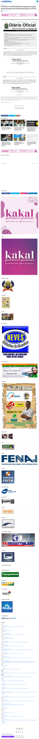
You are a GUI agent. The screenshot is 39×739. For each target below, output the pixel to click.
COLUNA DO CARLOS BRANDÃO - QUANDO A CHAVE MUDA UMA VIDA (13, 626)
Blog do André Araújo (5, 652)
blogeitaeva (3, 711)
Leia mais (11, 734)
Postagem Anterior (4, 163)
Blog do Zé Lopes (4, 625)
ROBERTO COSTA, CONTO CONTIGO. (7, 638)
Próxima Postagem (35, 163)
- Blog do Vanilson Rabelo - (6, 633)
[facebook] (16, 732)
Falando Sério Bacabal (5, 641)
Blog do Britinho (4, 687)
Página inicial (3, 4)
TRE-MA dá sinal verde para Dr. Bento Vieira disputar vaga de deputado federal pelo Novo (32, 143)
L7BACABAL (3, 679)
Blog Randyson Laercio (5, 656)
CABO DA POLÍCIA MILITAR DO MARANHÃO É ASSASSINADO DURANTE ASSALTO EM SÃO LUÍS (17, 676)
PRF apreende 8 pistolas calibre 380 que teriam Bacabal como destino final (13, 634)
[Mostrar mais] (21, 115)
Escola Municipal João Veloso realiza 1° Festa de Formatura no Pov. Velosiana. (14, 684)
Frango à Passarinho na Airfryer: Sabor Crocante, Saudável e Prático (12, 653)
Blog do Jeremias (4, 707)
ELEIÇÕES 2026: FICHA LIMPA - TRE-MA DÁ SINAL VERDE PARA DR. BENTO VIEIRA (14, 642)
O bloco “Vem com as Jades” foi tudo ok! (8, 712)
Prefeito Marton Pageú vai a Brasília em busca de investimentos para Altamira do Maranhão (19, 143)
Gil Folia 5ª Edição (4, 708)
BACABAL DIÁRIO (4, 719)
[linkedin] (22, 732)
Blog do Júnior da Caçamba (6, 691)
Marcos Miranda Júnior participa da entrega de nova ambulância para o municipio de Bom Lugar (17, 657)
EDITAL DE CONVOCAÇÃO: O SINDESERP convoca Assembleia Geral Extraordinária (15, 688)
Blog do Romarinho (5, 665)
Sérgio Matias (4, 668)
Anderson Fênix (4, 715)
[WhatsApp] (16, 115)
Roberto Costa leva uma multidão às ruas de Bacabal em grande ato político (6, 128)
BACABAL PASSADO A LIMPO (6, 703)
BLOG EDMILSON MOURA (6, 660)
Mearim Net (3, 683)
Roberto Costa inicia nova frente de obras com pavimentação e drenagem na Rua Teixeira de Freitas (17, 649)
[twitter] (18, 732)
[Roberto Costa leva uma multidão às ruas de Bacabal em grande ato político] (7, 123)
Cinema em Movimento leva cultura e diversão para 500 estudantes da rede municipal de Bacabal (19, 128)
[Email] (19, 115)
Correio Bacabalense (5, 696)
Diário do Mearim (4, 629)
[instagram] (20, 732)
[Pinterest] (18, 115)
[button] (1, 1)
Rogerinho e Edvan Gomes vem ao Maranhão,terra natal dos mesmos (12, 716)
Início (16, 737)
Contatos (22, 737)
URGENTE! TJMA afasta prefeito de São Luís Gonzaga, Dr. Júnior (12, 669)
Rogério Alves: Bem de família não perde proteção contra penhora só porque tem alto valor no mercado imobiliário (6, 143)
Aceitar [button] (8, 736)
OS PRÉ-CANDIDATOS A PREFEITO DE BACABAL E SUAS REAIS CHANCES (13, 704)
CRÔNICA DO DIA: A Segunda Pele (7, 630)
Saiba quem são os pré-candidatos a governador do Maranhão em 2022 (13, 680)
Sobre (19, 737)
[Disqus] (19, 176)
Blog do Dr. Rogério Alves (5, 637)
